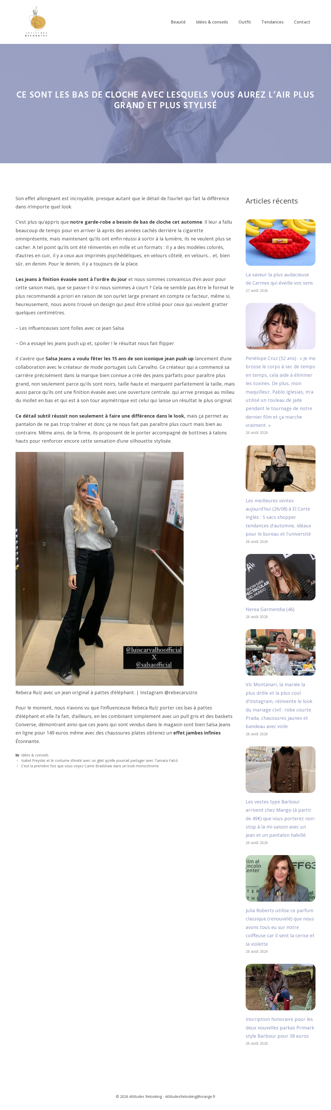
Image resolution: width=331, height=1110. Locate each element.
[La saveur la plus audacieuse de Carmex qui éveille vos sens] (280, 262)
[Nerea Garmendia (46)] (280, 596)
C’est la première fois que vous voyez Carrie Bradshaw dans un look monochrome (90, 765)
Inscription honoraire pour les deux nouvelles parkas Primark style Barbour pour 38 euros (280, 1027)
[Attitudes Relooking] (36, 21)
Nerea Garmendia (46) (270, 609)
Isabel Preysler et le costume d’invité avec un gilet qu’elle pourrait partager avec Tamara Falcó (99, 760)
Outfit (244, 22)
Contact (302, 22)
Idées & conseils (212, 22)
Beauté (178, 22)
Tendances (272, 22)
